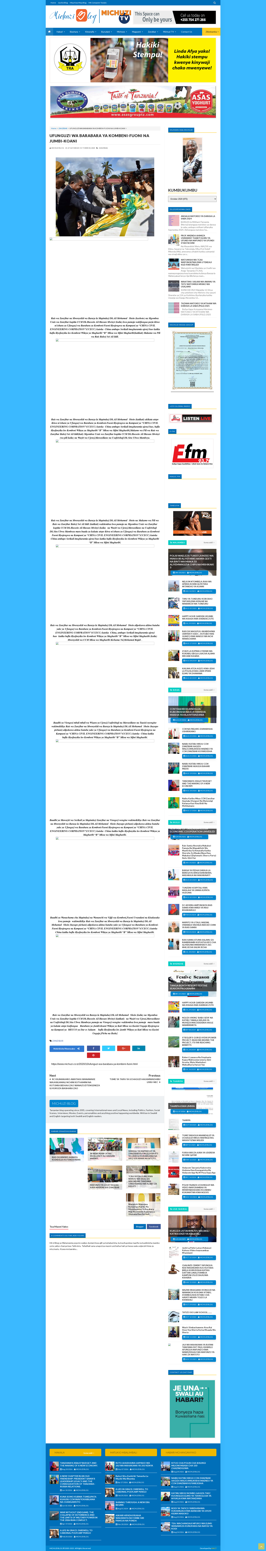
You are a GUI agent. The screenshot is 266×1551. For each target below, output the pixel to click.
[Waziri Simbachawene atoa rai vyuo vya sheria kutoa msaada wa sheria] (173, 1336)
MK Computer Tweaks (98, 3)
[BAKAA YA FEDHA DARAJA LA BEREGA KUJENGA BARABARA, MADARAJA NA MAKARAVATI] (173, 879)
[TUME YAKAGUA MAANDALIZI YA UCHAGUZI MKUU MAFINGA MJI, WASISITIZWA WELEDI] (173, 1144)
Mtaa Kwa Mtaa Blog (78, 3)
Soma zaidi (208, 542)
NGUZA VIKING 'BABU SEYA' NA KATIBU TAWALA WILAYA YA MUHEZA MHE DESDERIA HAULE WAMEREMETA (197, 1021)
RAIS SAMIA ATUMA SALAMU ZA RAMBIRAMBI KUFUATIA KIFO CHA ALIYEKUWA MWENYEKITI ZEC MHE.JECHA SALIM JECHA (199, 943)
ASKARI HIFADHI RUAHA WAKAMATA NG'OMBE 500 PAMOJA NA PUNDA (130, 1518)
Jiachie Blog (63, 3)
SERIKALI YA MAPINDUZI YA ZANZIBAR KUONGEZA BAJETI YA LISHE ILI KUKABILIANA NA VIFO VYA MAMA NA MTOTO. (143, 1155)
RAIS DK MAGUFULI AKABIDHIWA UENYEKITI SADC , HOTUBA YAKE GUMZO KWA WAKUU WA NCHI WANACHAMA (198, 635)
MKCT (214, 1548)
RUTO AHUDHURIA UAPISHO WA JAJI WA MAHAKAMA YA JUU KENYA (134, 1464)
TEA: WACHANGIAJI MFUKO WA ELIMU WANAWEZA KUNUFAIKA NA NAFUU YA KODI (192, 1526)
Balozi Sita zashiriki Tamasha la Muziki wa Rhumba (132, 1477)
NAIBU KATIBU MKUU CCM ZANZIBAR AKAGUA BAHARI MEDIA (196, 766)
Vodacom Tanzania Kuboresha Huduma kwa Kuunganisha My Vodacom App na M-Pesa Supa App (199, 1170)
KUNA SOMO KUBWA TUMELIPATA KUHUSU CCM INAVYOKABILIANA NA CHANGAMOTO (78, 1499)
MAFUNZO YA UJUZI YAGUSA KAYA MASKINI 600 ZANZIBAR (104, 1186)
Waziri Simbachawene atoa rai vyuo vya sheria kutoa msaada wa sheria (199, 1330)
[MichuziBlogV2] (91, 15)
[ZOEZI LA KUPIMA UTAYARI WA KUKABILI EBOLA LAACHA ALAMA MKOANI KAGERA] (173, 660)
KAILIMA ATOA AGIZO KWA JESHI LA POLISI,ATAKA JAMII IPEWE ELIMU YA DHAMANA (198, 671)
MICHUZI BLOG (56, 1548)
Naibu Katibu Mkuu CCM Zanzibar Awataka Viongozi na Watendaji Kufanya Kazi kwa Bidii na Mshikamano (198, 802)
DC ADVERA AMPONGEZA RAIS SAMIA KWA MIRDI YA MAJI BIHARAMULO (197, 907)
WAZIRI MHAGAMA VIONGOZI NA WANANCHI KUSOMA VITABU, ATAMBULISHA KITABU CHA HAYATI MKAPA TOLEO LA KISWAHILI (198, 1295)
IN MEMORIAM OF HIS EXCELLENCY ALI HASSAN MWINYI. (102, 1156)
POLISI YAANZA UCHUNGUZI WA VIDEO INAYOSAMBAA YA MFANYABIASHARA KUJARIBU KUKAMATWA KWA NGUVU (198, 1189)
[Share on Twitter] (108, 1048)
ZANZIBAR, (103, 148)
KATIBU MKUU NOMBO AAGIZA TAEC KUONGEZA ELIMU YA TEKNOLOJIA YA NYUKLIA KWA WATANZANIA (191, 1496)
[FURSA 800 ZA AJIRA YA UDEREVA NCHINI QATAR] (173, 1161)
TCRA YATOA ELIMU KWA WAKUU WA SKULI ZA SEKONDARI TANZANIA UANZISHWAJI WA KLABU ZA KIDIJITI (142, 1181)
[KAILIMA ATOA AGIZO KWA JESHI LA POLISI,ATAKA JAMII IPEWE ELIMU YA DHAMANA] (173, 677)
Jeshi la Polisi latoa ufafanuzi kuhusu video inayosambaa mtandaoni (196, 1250)
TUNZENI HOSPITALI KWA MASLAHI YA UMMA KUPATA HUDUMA (196, 890)
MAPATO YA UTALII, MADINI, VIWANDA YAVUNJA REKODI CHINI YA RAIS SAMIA (199, 925)
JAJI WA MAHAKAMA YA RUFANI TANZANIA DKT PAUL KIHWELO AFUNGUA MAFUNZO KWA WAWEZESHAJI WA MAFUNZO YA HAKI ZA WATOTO (198, 1349)
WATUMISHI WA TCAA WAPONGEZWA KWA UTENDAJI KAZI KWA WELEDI (196, 262)
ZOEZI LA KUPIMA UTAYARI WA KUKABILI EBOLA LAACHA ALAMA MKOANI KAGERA (198, 653)
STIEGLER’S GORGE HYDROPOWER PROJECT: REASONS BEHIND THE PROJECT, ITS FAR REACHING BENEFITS (199, 1041)
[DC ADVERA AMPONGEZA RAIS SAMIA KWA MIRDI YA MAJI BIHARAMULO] (173, 914)
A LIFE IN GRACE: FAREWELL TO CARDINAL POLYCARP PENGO (76, 1531)
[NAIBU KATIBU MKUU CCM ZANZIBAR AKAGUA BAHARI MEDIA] (173, 772)
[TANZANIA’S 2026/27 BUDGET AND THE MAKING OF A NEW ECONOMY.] (173, 790)
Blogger (140, 1226)
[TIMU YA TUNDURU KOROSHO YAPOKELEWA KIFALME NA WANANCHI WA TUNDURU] (173, 608)
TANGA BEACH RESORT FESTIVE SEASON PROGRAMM (188, 987)
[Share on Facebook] (93, 1048)
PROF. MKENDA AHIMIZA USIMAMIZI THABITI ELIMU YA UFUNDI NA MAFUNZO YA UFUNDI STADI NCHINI (197, 239)
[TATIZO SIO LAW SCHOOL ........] (173, 1321)
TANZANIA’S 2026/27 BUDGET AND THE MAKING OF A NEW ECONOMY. (197, 783)
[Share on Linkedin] (138, 1048)
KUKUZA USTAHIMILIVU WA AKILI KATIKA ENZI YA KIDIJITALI (189, 1232)
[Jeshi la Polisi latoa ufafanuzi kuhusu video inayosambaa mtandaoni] (173, 1257)
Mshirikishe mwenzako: (64, 1048)
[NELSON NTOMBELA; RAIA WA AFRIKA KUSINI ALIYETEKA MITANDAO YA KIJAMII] (173, 590)
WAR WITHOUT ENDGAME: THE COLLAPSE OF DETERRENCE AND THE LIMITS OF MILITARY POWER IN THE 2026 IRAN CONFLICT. (78, 1516)
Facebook (153, 1226)
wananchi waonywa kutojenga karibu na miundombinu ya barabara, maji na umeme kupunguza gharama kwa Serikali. (141, 1209)
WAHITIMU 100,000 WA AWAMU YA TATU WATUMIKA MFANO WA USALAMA (198, 284)
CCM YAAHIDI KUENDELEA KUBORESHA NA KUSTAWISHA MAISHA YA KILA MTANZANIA (188, 711)
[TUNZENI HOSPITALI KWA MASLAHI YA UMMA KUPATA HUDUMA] (173, 896)
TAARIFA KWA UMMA (182, 1106)
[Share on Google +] (123, 1048)
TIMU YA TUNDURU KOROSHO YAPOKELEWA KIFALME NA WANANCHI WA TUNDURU (197, 601)
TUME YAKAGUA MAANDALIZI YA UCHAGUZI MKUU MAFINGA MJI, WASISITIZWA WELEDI (198, 1138)
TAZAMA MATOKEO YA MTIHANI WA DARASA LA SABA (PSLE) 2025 (198, 304)
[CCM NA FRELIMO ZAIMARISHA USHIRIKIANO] (173, 738)
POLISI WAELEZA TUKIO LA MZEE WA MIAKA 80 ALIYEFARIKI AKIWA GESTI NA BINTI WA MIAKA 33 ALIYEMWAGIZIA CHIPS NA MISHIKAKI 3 (192, 561)
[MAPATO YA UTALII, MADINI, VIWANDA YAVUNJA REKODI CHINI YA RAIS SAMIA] (173, 931)
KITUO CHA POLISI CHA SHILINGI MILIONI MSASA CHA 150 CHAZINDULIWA (188, 1465)
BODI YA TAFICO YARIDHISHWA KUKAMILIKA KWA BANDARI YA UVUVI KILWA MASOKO (191, 1511)
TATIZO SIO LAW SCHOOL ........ (197, 1312)
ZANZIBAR (62, 128)
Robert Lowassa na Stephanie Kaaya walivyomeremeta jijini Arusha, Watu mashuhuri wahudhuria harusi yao (196, 1061)
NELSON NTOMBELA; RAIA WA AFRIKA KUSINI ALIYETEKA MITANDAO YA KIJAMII (197, 584)
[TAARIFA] (173, 1129)
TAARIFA (186, 1120)
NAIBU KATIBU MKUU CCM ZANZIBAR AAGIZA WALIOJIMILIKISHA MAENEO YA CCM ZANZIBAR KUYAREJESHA (197, 748)
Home (53, 3)
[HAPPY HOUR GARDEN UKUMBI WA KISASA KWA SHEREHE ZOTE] (173, 625)
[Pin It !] (93, 1055)
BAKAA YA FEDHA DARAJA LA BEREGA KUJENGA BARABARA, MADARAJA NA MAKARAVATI (197, 872)
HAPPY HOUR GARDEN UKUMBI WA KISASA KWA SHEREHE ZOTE (198, 617)
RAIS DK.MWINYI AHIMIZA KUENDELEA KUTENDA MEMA (66, 1158)
